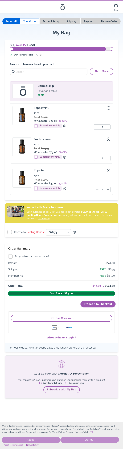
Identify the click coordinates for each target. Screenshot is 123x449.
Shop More (101, 71)
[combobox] (58, 232)
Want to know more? (13, 445)
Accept (31, 439)
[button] (109, 108)
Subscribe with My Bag (61, 389)
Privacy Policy (32, 445)
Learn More (43, 218)
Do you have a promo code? (32, 256)
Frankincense (42, 139)
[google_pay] (56, 327)
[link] (116, 7)
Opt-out (89, 439)
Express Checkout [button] (62, 318)
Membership (45, 85)
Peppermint (41, 107)
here (91, 432)
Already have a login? (61, 337)
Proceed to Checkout (98, 304)
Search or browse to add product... (33, 64)
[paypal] (69, 327)
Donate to (30, 232)
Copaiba (39, 170)
